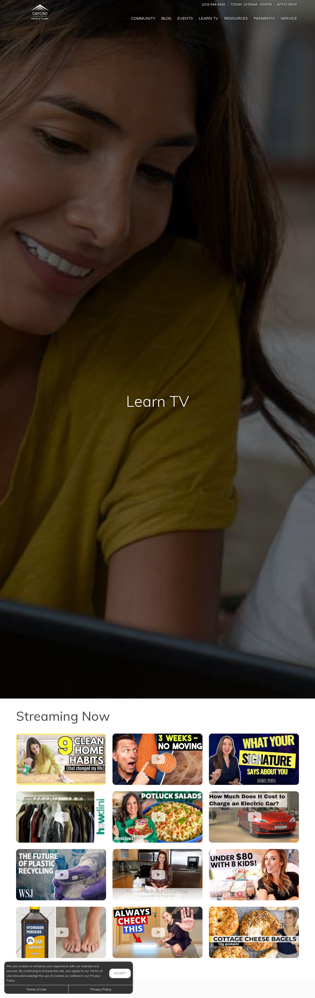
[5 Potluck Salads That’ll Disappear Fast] (157, 817)
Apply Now (287, 4)
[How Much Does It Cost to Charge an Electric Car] (254, 817)
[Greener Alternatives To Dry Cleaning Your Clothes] (61, 817)
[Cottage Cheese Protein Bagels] (254, 932)
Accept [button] (120, 973)
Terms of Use (36, 989)
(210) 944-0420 (213, 4)
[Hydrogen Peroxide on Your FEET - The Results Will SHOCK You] (61, 932)
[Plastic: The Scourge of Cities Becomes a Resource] (61, 874)
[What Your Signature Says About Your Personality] (254, 759)
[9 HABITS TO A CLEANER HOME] (61, 759)
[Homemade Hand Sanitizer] (157, 874)
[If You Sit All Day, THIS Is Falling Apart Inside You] (157, 759)
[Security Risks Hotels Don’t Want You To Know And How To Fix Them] (157, 932)
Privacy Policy (100, 989)
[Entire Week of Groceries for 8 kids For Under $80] (254, 874)
